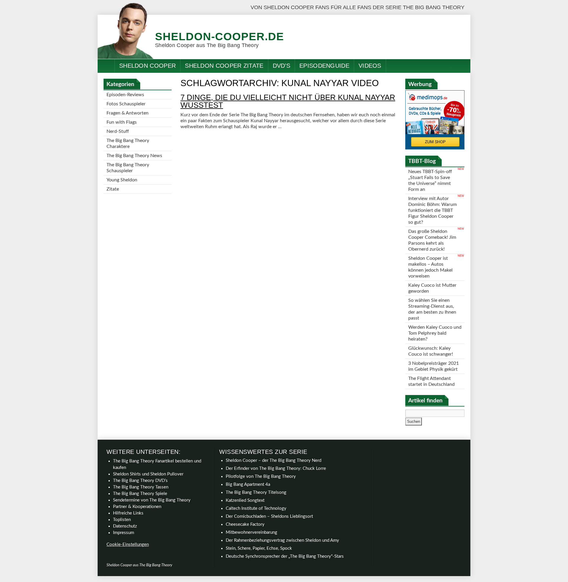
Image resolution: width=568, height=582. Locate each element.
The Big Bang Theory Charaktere (127, 143)
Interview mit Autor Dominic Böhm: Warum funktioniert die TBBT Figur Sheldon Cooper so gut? (432, 210)
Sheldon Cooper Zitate (224, 65)
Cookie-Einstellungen (127, 544)
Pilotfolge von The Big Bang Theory (261, 476)
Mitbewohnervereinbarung (251, 532)
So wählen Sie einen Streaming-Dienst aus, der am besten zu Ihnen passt (432, 309)
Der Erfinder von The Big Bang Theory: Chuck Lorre (276, 468)
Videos (370, 65)
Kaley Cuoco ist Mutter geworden (432, 288)
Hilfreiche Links (128, 513)
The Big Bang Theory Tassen (140, 487)
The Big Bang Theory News (134, 155)
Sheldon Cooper (147, 65)
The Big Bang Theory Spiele (140, 493)
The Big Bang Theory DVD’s (140, 480)
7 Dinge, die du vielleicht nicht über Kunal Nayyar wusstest (287, 101)
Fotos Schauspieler (126, 103)
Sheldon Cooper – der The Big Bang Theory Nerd (273, 460)
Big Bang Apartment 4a (248, 484)
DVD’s (282, 65)
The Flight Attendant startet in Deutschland (431, 381)
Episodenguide (324, 65)
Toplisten (122, 519)
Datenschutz (125, 526)
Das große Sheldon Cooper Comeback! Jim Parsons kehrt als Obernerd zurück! (432, 240)
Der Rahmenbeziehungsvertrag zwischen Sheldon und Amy (282, 540)
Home (106, 65)
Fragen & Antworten (127, 113)
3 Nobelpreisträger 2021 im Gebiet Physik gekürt (433, 366)
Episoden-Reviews (125, 94)
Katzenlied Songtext (245, 500)
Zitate (112, 189)
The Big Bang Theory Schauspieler (127, 167)
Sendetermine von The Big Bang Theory (152, 500)
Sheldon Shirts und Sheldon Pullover (148, 474)
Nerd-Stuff (117, 131)
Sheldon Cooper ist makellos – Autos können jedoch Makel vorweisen (430, 267)
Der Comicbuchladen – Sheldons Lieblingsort (269, 516)
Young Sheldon (121, 180)
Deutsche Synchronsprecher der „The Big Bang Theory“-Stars (285, 556)
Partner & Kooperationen (137, 506)
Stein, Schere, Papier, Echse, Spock (259, 548)
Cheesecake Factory (245, 524)
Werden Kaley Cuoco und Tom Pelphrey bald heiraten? (435, 333)
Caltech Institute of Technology (256, 508)
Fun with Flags (121, 122)
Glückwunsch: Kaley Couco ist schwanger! (430, 351)
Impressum (123, 533)
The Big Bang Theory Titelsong (256, 492)
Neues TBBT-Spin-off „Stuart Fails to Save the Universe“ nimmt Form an (430, 180)
